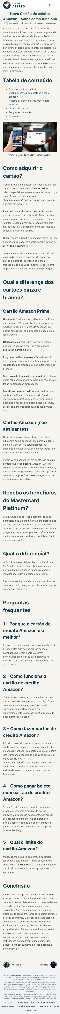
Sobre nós (23, 1002)
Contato (9, 1002)
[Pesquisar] (50, 5)
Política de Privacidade (43, 1002)
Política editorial (28, 1006)
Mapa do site (30, 1010)
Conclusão (15, 116)
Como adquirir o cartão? (22, 89)
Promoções (52, 23)
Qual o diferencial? (19, 108)
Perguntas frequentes (20, 112)
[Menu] (55, 5)
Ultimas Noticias (42, 23)
